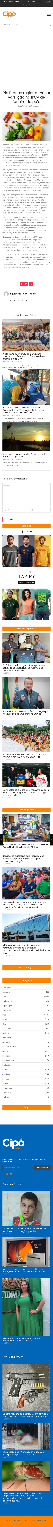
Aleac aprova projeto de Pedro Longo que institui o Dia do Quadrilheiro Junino (25, 712)
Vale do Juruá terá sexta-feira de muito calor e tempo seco (24, 455)
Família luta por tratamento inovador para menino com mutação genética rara (25, 1229)
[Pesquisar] (50, 24)
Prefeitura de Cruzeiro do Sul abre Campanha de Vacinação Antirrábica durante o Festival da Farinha (23, 410)
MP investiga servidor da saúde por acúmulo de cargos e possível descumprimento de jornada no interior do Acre (26, 949)
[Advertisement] (26, 55)
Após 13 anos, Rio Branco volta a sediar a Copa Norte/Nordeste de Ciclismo (25, 845)
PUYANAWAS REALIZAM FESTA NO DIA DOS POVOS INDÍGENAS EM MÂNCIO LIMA (24, 755)
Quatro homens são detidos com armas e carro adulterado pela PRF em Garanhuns (25, 1415)
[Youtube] (26, 5)
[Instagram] (23, 5)
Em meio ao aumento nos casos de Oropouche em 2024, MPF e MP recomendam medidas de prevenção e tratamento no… (23, 1497)
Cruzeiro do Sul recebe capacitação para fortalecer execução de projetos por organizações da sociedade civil (25, 905)
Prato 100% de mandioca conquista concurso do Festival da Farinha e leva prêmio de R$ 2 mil (23, 356)
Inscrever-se (42, 1167)
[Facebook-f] (22, 531)
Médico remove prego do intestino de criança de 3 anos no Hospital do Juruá (23, 1270)
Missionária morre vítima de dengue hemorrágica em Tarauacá (21, 1339)
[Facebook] (29, 5)
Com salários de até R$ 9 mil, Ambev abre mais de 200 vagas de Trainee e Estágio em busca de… (25, 793)
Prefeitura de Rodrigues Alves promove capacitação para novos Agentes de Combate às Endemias (23, 668)
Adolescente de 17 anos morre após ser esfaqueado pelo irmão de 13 (23, 1453)
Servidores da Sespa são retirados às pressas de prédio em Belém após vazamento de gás (23, 859)
